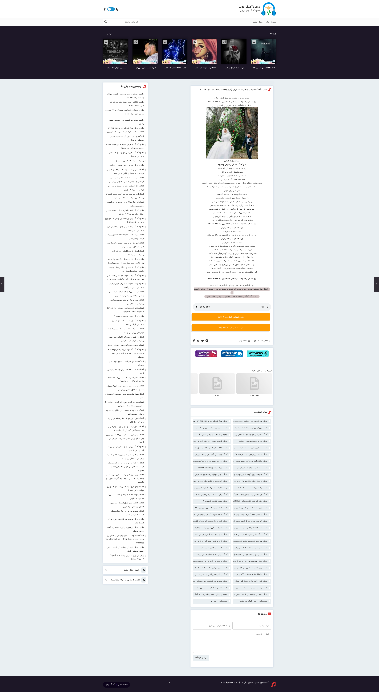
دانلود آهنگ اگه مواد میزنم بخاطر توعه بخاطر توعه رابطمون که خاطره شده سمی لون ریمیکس (125, 353)
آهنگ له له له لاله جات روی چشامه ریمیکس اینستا (250, 528)
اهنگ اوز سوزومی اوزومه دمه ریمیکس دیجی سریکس (250, 588)
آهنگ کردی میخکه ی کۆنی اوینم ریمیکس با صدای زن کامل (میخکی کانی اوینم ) (210, 548)
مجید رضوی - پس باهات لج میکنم (253, 601)
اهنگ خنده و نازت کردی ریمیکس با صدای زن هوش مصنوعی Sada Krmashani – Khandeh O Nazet (210, 588)
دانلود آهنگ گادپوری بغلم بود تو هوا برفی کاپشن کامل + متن (232, 296)
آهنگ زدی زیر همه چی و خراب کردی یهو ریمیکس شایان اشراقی (210, 461)
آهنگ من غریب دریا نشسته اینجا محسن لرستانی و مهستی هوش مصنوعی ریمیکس (250, 448)
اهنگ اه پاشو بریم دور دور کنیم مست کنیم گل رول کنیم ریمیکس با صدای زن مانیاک (250, 454)
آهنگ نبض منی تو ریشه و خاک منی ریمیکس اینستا (250, 434)
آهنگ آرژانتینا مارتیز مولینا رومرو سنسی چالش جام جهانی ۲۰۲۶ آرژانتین (250, 461)
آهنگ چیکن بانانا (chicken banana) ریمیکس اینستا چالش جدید (210, 468)
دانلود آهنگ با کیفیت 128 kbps (231, 317)
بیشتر (109, 33)
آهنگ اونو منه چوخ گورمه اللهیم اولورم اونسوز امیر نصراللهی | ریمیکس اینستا (250, 474)
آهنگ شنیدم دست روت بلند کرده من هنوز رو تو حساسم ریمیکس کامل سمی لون (210, 441)
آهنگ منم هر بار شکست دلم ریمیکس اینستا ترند (210, 581)
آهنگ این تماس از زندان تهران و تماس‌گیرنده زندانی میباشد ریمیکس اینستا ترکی (250, 494)
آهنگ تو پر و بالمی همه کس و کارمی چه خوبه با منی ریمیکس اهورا (210, 541)
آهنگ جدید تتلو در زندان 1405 (215, 501)
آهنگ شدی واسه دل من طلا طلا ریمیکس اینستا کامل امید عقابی (250, 581)
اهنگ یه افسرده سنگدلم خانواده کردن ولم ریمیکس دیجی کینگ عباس (250, 514)
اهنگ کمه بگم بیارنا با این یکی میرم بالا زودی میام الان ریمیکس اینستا (210, 508)
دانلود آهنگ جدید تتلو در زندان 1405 (129, 316)
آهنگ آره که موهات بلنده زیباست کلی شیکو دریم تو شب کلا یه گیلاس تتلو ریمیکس (250, 488)
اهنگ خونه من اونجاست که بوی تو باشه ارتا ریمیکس (210, 521)
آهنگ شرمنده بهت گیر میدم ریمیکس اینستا (210, 514)
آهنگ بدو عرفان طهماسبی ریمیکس (252, 441)
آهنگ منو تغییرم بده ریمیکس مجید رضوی (250, 421)
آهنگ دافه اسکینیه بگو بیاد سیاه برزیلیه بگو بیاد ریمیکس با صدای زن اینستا (210, 448)
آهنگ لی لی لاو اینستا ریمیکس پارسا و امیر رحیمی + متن (210, 554)
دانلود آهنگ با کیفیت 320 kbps (230, 328)
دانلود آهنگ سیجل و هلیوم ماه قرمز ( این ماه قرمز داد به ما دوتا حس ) (233, 90)
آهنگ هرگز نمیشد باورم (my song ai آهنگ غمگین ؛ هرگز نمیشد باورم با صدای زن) (210, 421)
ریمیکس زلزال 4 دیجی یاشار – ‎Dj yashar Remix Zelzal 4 (210, 594)
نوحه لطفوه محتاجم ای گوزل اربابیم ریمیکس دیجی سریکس (210, 488)
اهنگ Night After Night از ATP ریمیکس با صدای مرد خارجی (250, 574)
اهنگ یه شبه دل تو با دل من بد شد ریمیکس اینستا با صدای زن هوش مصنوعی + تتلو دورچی (210, 561)
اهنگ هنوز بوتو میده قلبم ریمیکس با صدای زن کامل (210, 534)
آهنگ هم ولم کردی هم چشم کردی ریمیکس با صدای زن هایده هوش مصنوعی (250, 541)
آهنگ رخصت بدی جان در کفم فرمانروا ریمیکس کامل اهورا (250, 468)
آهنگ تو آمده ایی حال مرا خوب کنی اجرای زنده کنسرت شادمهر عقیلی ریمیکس (250, 534)
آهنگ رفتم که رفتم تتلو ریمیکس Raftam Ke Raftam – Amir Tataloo (250, 501)
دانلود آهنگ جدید (249, 7)
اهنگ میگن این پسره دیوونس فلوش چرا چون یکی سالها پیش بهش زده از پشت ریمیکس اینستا (250, 554)
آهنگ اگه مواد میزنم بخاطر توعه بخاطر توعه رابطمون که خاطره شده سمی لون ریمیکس (250, 521)
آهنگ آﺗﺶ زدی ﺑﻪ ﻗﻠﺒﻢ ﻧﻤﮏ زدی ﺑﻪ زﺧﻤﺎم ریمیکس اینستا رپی (210, 481)
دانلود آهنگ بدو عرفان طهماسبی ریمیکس (126, 165)
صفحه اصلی (271, 22)
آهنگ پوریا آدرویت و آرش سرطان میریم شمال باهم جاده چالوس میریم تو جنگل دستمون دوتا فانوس (250, 568)
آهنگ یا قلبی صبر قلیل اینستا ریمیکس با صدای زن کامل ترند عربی (210, 574)
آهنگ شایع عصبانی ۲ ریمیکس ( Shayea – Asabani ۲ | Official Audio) (210, 528)
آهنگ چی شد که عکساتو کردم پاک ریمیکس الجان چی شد (250, 508)
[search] (106, 22)
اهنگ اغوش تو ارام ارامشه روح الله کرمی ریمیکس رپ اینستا (210, 474)
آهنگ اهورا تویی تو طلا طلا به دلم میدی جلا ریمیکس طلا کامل (250, 548)
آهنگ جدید (258, 22)
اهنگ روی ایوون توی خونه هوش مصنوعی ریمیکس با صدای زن (250, 428)
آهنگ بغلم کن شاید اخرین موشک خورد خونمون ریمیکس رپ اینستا (210, 428)
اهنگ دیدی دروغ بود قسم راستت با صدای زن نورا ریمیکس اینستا (210, 568)
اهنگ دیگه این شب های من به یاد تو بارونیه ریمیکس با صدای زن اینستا (250, 561)
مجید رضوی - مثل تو (219, 601)
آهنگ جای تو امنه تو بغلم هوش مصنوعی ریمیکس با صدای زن (210, 494)
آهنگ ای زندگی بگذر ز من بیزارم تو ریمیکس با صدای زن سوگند (210, 454)
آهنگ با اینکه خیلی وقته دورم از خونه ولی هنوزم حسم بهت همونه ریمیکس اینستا (250, 481)
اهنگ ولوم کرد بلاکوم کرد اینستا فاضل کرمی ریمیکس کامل (250, 594)
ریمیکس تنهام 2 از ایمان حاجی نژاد (212, 434)
